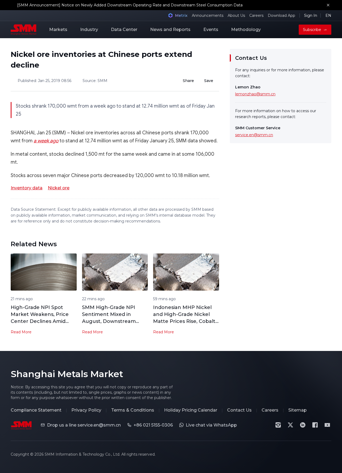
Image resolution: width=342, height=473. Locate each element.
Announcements (207, 15)
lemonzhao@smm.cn (255, 94)
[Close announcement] (328, 5)
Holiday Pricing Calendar (190, 410)
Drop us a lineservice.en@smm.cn (84, 425)
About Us (236, 15)
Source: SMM (95, 80)
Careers (256, 15)
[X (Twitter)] (290, 425)
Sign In (310, 15)
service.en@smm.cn (254, 134)
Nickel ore (58, 187)
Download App (281, 15)
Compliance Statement (36, 410)
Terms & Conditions (132, 410)
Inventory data (26, 187)
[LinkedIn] (303, 425)
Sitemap (297, 410)
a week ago (46, 141)
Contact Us (239, 410)
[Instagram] (278, 425)
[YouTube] (327, 425)
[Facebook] (315, 425)
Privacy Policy (86, 410)
